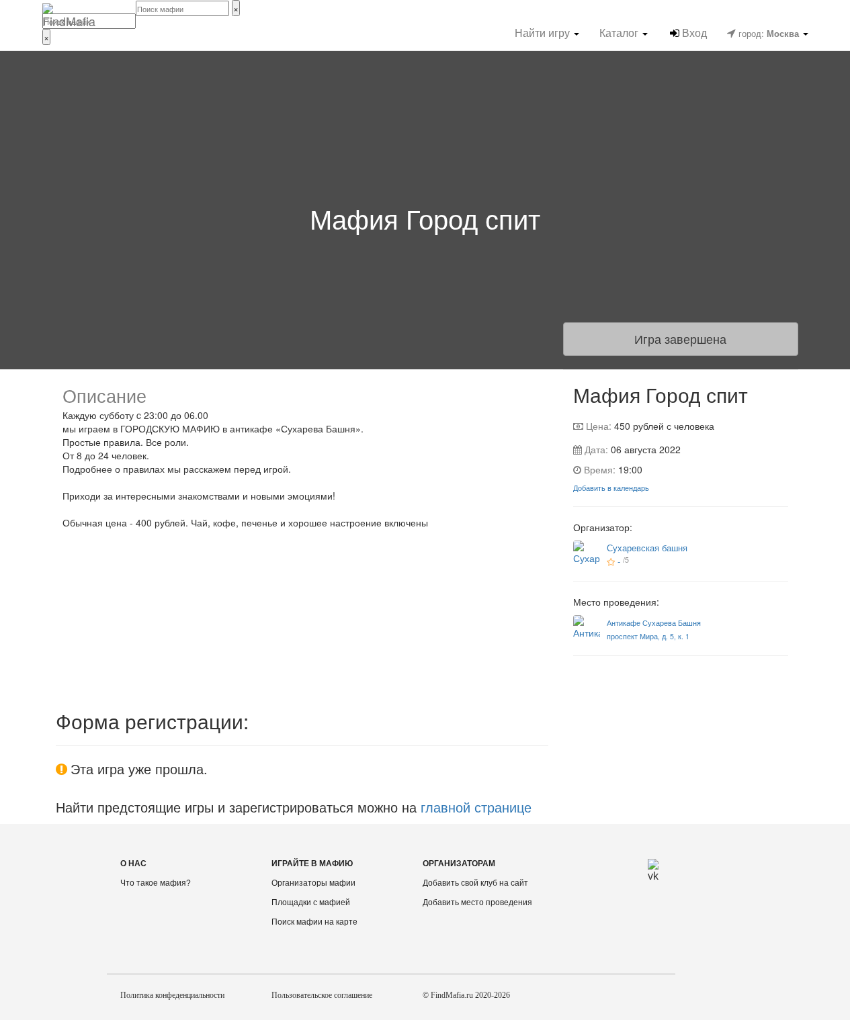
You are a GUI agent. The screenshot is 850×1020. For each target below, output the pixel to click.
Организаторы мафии (313, 883)
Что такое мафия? (155, 883)
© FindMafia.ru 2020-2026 (466, 995)
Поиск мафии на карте (314, 922)
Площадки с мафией (310, 902)
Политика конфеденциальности (172, 995)
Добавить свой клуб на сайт (475, 883)
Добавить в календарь (611, 488)
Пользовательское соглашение (321, 995)
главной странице (476, 807)
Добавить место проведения (477, 902)
